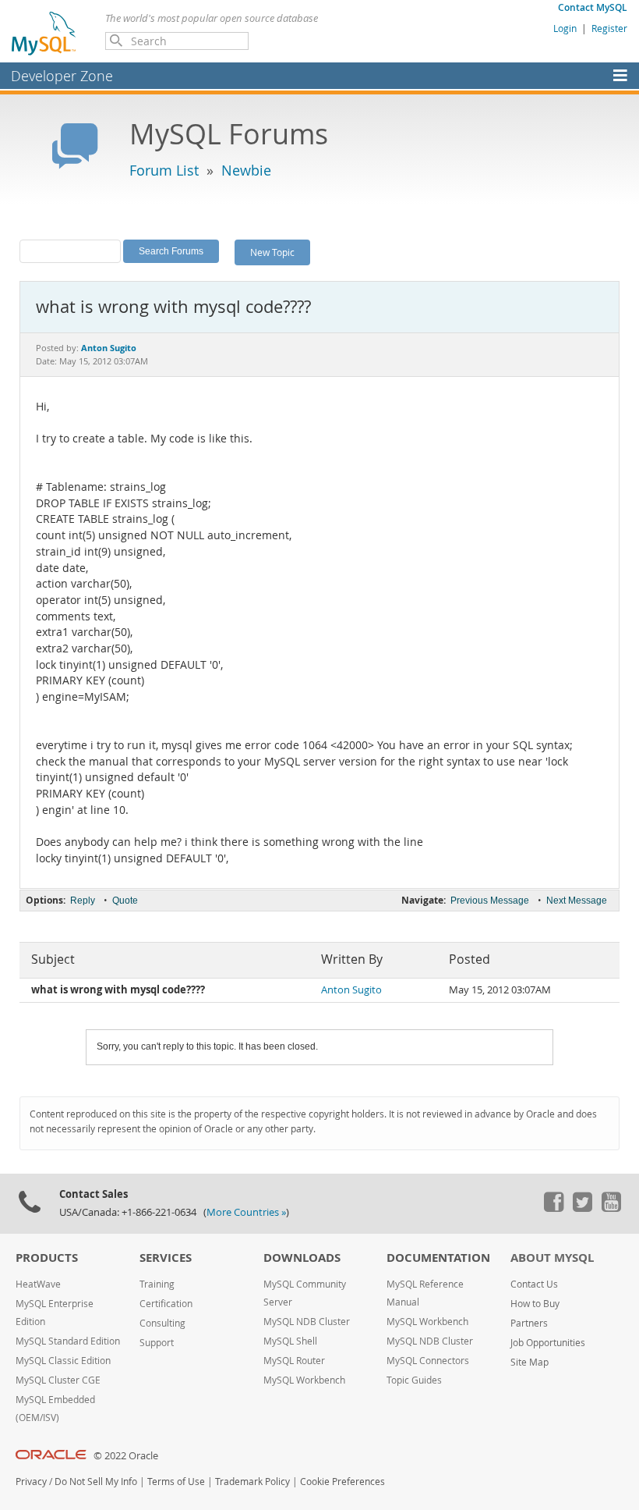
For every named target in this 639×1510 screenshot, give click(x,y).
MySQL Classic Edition (63, 1360)
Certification (165, 1303)
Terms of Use (176, 1481)
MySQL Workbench (304, 1380)
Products (47, 1257)
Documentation (438, 1257)
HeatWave (38, 1284)
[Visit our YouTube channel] (610, 1208)
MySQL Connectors (428, 1360)
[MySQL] (44, 32)
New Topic (272, 252)
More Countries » (246, 1212)
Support (156, 1342)
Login (565, 28)
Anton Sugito (351, 990)
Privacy (31, 1481)
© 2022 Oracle (126, 1455)
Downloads (302, 1257)
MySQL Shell (290, 1341)
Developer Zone (62, 75)
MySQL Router (294, 1360)
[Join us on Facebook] (553, 1208)
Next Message (576, 900)
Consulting (162, 1323)
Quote (125, 900)
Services (165, 1257)
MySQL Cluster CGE (58, 1380)
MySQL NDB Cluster (306, 1321)
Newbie (246, 170)
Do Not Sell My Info (96, 1481)
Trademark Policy (252, 1481)
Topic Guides (414, 1380)
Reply (82, 900)
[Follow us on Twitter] (582, 1208)
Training (157, 1284)
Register (609, 28)
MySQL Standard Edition (68, 1341)
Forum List (164, 170)
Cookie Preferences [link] (342, 1481)
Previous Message (489, 900)
